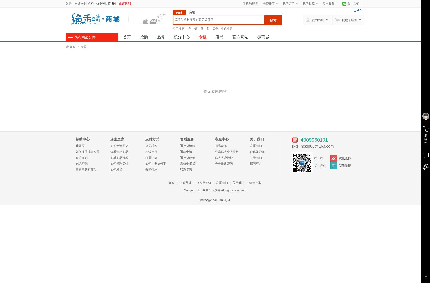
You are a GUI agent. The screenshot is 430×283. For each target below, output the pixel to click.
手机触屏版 (250, 3)
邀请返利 (125, 3)
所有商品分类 (85, 37)
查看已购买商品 (86, 169)
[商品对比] (425, 167)
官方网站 (240, 37)
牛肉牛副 (227, 28)
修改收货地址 (224, 158)
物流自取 (255, 183)
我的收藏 (309, 3)
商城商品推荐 (119, 158)
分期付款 (151, 169)
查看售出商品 (119, 152)
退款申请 (186, 152)
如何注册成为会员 (88, 152)
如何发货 (116, 169)
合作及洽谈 (257, 152)
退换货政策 (187, 158)
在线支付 (151, 152)
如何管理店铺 (119, 163)
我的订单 (289, 3)
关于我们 (256, 158)
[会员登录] (425, 116)
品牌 (161, 37)
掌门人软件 (213, 190)
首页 (127, 37)
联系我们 (256, 146)
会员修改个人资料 (227, 152)
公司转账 (151, 146)
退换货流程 (187, 146)
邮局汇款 (151, 158)
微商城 (263, 37)
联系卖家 (186, 169)
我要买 (80, 146)
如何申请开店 (119, 146)
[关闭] (358, 10)
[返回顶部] (425, 277)
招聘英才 (256, 163)
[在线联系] (425, 155)
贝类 (215, 28)
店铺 (219, 37)
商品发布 (221, 146)
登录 (104, 3)
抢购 (144, 37)
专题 (203, 37)
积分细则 (82, 158)
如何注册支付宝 (155, 163)
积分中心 (182, 37)
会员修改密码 (224, 163)
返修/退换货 (188, 163)
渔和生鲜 (93, 3)
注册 (112, 3)
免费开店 (269, 3)
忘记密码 (82, 163)
